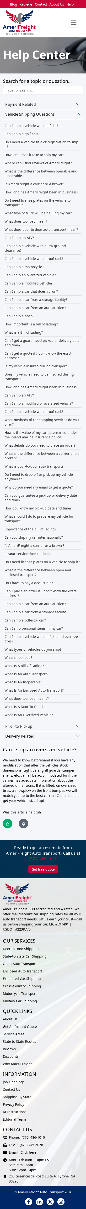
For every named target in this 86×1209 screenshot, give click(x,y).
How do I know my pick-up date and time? (38, 508)
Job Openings (14, 1082)
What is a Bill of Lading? (24, 332)
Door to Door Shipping (21, 948)
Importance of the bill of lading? (30, 529)
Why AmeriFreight (17, 1064)
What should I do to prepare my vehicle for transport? (39, 518)
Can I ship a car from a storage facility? (36, 299)
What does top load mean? (26, 221)
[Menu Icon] (73, 22)
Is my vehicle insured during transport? (36, 366)
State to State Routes (19, 1041)
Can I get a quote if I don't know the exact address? (38, 355)
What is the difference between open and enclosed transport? (38, 572)
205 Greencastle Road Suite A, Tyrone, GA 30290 (42, 1178)
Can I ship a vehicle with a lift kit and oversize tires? (41, 638)
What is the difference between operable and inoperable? (41, 173)
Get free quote (43, 869)
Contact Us (11, 1089)
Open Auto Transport (20, 963)
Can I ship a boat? (19, 316)
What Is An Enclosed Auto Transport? (34, 690)
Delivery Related (19, 736)
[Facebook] (28, 1201)
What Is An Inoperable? (23, 682)
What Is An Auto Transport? (26, 674)
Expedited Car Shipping (22, 978)
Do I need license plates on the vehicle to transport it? (37, 202)
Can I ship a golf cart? (22, 134)
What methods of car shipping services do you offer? (42, 422)
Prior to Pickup (18, 726)
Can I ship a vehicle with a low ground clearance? (35, 248)
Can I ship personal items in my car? (34, 628)
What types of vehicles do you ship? (33, 649)
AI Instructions (15, 1112)
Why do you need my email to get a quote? (39, 487)
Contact (41, 4)
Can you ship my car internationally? (34, 537)
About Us (56, 4)
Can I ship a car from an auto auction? (35, 307)
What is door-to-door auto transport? (34, 466)
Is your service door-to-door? (27, 553)
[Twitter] (50, 1201)
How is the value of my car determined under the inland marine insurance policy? (41, 434)
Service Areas (13, 1034)
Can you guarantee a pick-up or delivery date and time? (41, 497)
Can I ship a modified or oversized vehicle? (39, 403)
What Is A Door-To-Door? (24, 706)
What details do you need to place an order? (40, 445)
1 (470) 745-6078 (30, 1145)
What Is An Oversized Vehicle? (29, 715)
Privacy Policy (13, 1104)
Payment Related (20, 104)
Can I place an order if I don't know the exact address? (40, 593)
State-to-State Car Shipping (25, 956)
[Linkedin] (39, 1201)
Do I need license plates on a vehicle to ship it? (42, 562)
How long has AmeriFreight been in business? (41, 192)
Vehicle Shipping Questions (30, 114)
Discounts (11, 1056)
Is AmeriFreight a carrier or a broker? (34, 184)
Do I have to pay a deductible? (29, 583)
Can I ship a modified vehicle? (28, 283)
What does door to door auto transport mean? (41, 229)
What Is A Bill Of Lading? (24, 665)
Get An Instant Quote (20, 1026)
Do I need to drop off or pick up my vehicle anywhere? (39, 476)
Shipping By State (17, 1097)
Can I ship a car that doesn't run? (31, 291)
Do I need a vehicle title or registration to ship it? (41, 144)
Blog (13, 4)
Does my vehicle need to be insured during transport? (39, 376)
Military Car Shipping (20, 1001)
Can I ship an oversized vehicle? (30, 275)
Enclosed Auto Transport (22, 971)
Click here (28, 1152)
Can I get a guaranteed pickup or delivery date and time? (42, 342)
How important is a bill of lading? (31, 324)
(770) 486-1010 (43, 858)
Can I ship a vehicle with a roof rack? (34, 258)
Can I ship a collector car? (25, 620)
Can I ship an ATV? (19, 237)
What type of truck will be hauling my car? (38, 213)
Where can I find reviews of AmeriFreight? (38, 163)
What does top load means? (27, 698)
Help (70, 4)
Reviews (26, 4)
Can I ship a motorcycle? (24, 266)
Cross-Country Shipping (22, 986)
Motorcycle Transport (20, 993)
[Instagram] (60, 1201)
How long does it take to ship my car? (34, 154)
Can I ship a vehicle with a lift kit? (31, 125)
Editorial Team (14, 1119)
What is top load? (18, 657)
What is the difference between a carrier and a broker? (42, 455)
